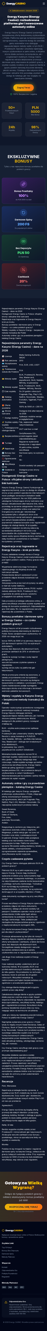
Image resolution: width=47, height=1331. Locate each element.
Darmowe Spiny (8, 1254)
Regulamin (6, 1277)
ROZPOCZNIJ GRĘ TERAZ (23, 1207)
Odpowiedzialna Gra (9, 1270)
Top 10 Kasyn (7, 1247)
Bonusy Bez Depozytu (10, 1251)
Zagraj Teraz (23, 87)
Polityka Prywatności (9, 1273)
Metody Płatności (8, 1257)
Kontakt (4, 1267)
